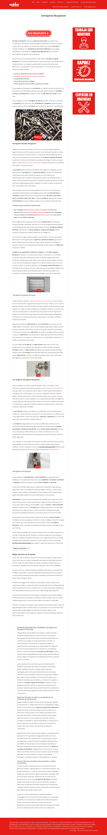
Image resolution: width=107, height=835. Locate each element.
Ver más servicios (53, 449)
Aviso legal (73, 830)
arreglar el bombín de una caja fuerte (40, 301)
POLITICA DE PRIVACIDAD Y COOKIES (87, 830)
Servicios (60, 2)
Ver (28, 548)
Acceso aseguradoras (90, 6)
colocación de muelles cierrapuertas (34, 212)
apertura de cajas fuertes (46, 215)
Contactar (52, 2)
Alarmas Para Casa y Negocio (60, 6)
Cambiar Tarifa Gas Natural (88, 2)
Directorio (44, 2)
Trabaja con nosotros (72, 2)
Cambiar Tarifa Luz (76, 6)
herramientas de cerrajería (32, 162)
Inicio (37, 2)
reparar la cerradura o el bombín (50, 388)
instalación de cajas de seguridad (37, 210)
